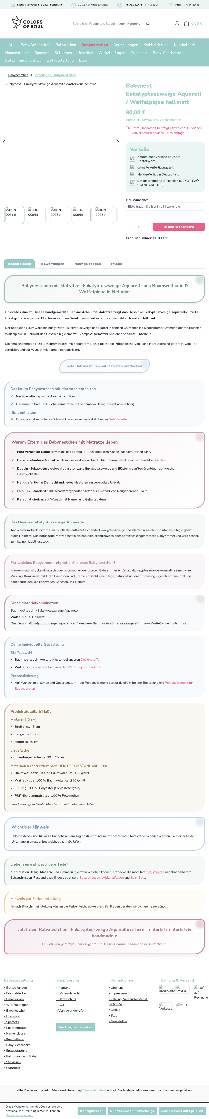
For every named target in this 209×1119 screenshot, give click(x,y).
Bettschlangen (89, 877)
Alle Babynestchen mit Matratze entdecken (104, 366)
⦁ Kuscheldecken (15, 1028)
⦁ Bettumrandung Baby (20, 1056)
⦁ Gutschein (12, 1068)
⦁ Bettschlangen (15, 987)
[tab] (19, 263)
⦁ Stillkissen (12, 1062)
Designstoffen (91, 659)
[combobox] (107, 24)
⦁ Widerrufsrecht (68, 993)
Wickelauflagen (112, 877)
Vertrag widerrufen (76, 1027)
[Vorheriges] (4, 142)
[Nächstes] (118, 142)
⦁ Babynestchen (15, 1010)
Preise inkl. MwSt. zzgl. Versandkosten (153, 120)
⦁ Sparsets (11, 1022)
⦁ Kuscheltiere (14, 1039)
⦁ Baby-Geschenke (17, 1045)
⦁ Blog (113, 1015)
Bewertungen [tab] (52, 264)
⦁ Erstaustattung (15, 1050)
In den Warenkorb (179, 227)
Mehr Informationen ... (19, 1115)
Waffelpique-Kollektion (84, 667)
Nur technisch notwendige (132, 1111)
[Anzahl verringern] (130, 227)
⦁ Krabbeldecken (15, 993)
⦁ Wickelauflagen (16, 1005)
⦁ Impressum (118, 993)
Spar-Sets (137, 877)
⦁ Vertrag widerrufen (70, 1010)
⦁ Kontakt (63, 987)
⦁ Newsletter (118, 1021)
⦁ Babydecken (14, 999)
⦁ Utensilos (12, 1016)
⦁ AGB (60, 1005)
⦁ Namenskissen (15, 1033)
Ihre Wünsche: (137, 200)
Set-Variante (118, 419)
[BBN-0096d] (61, 142)
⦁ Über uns (116, 987)
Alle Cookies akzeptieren (182, 1111)
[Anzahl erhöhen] (147, 227)
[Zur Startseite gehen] (27, 23)
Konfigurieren (91, 1111)
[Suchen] (147, 24)
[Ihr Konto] (177, 23)
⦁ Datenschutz (66, 999)
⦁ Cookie (114, 1010)
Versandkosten (94, 1090)
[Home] (10, 45)
